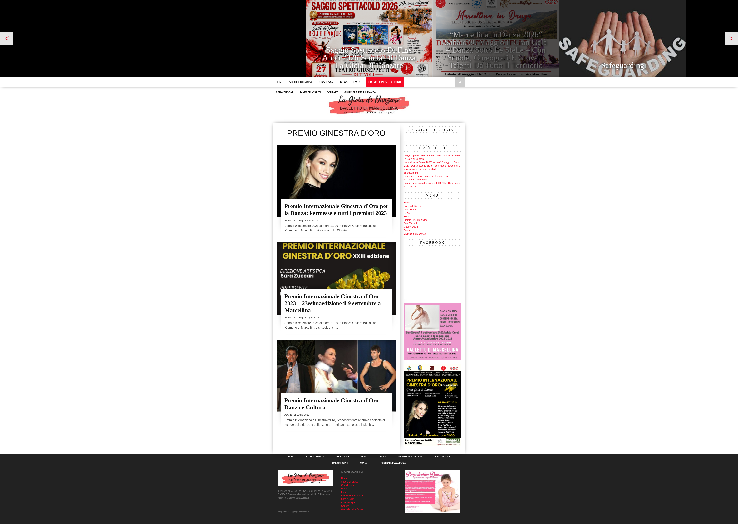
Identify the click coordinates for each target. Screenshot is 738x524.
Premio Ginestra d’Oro (384, 82)
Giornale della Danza (360, 92)
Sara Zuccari (285, 92)
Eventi (358, 82)
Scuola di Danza (300, 82)
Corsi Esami (326, 82)
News (344, 82)
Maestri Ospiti (310, 92)
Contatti (333, 92)
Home (279, 82)
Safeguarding (411, 172)
